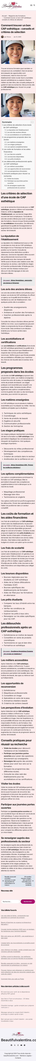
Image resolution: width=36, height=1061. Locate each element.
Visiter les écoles (13, 178)
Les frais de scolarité (14, 154)
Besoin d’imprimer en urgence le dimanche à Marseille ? (16, 923)
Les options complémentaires (17, 147)
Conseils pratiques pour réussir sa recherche (17, 175)
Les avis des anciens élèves (16, 132)
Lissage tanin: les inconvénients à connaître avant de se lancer (17, 944)
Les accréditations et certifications (19, 135)
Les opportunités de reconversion (18, 169)
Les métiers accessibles (15, 166)
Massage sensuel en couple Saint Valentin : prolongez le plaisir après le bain (15, 1013)
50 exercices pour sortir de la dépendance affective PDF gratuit (15, 993)
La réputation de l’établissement (18, 130)
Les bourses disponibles (15, 157)
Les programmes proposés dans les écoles (17, 138)
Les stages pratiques (14, 144)
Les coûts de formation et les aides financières (17, 150)
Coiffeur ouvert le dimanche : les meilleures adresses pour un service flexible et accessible (17, 957)
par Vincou (7, 37)
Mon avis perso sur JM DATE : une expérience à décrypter (17, 937)
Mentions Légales (26, 1056)
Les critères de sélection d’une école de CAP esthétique (17, 126)
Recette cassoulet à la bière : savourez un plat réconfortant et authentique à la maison (16, 964)
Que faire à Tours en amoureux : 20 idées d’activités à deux (15, 999)
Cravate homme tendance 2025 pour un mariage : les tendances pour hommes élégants (18, 930)
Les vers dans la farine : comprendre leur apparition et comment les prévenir (15, 916)
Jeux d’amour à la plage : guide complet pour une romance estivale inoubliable (18, 950)
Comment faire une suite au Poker (12, 979)
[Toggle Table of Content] (31, 122)
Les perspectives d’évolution (17, 171)
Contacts (18, 1058)
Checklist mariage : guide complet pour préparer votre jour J (17, 1006)
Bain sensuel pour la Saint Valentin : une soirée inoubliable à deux (17, 1020)
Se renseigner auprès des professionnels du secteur (16, 187)
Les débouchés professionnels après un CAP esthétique (18, 163)
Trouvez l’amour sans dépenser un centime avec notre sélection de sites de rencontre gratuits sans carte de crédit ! (18, 972)
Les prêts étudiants (14, 159)
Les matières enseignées (15, 142)
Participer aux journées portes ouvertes (17, 182)
